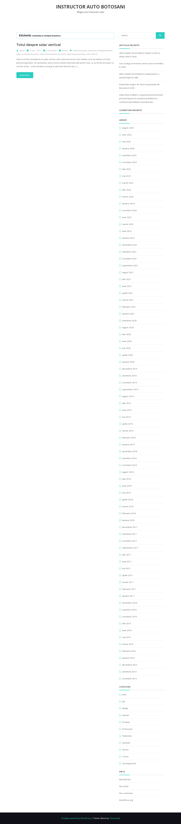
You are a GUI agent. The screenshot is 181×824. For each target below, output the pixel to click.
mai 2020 (126, 348)
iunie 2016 (127, 630)
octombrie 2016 (129, 616)
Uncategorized (129, 763)
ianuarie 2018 (128, 520)
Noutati (125, 715)
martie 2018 (127, 506)
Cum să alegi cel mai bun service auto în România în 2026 (141, 65)
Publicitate (127, 736)
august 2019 (128, 396)
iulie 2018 (126, 479)
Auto (124, 694)
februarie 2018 (129, 513)
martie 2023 (127, 224)
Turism (125, 756)
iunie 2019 (127, 410)
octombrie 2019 (129, 382)
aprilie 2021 (127, 293)
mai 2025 (126, 176)
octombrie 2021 (129, 258)
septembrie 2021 (130, 265)
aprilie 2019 (127, 423)
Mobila (125, 708)
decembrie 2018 (129, 451)
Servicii (65, 50)
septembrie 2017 (130, 547)
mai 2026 (126, 141)
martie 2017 (127, 582)
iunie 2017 (127, 561)
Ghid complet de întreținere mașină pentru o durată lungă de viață (139, 76)
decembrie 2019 (129, 368)
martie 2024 (127, 196)
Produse (126, 722)
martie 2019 (127, 430)
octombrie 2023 (129, 210)
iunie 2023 (127, 217)
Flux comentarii (126, 793)
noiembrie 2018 (129, 458)
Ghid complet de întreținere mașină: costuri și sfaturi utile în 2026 (139, 55)
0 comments (51, 50)
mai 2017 (126, 568)
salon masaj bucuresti (76, 54)
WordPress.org (126, 800)
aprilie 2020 (127, 355)
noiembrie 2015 (129, 671)
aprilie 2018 (127, 499)
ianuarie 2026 (128, 148)
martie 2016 (127, 644)
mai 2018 (126, 492)
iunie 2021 (127, 286)
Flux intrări (124, 786)
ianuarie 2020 (128, 361)
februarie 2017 (129, 589)
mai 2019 (126, 417)
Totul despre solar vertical (38, 45)
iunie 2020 (127, 341)
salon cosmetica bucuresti (27, 54)
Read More (25, 75)
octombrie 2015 (129, 678)
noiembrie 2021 (129, 251)
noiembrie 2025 (129, 155)
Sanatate (126, 742)
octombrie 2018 (129, 465)
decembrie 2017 (129, 527)
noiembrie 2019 (129, 375)
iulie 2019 (126, 403)
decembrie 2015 (129, 664)
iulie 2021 (126, 279)
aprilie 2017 (127, 575)
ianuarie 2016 (128, 658)
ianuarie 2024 (128, 203)
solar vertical (91, 54)
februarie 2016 (129, 651)
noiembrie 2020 (129, 320)
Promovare (127, 729)
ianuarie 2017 (128, 596)
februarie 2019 (129, 437)
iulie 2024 (126, 189)
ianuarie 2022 (128, 238)
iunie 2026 (127, 134)
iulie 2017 (126, 554)
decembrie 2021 (129, 244)
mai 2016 (126, 637)
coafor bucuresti (80, 50)
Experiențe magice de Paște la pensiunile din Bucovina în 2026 (139, 86)
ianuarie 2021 (128, 313)
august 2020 (128, 327)
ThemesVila (114, 818)
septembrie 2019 (130, 389)
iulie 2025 (126, 169)
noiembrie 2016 (129, 609)
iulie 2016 (126, 623)
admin (22, 50)
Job (123, 701)
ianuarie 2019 (128, 444)
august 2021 (128, 272)
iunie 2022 (127, 231)
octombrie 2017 (129, 540)
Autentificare (125, 779)
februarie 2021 (129, 306)
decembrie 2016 (129, 602)
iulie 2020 (126, 334)
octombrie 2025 (129, 162)
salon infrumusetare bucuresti (52, 54)
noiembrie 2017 (129, 534)
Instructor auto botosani (90, 7)
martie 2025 (127, 183)
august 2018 (128, 472)
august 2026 (128, 127)
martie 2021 (127, 300)
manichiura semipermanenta (100, 50)
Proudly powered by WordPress (76, 818)
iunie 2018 (127, 485)
